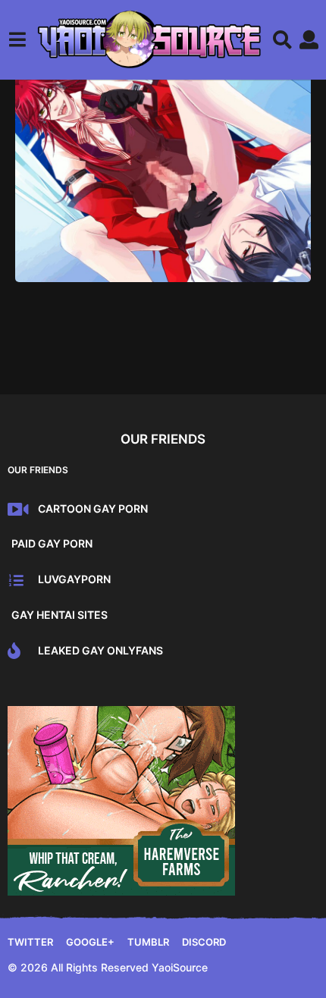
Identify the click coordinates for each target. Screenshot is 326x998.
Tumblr (148, 942)
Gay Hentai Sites (59, 614)
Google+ (90, 942)
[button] (17, 39)
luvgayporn (74, 579)
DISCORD (204, 942)
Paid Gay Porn (51, 543)
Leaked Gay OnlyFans (100, 650)
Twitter (30, 942)
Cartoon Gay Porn (93, 508)
